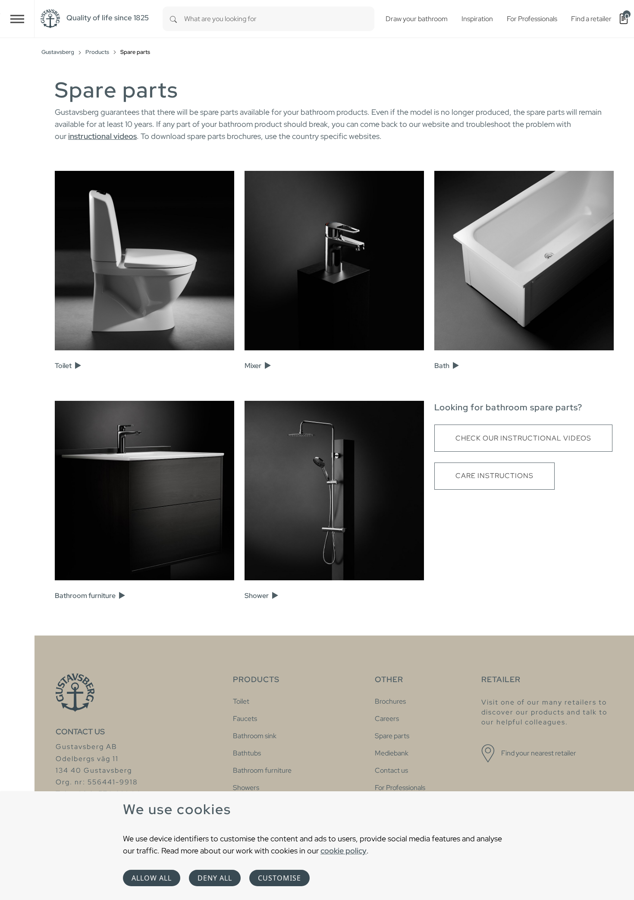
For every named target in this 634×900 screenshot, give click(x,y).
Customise (279, 878)
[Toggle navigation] (17, 19)
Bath (442, 365)
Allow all (152, 878)
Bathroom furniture (86, 595)
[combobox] (279, 19)
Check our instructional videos (523, 438)
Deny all (215, 878)
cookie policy (343, 851)
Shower (257, 595)
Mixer (254, 365)
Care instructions (494, 475)
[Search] (173, 19)
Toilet (64, 365)
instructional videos (102, 136)
